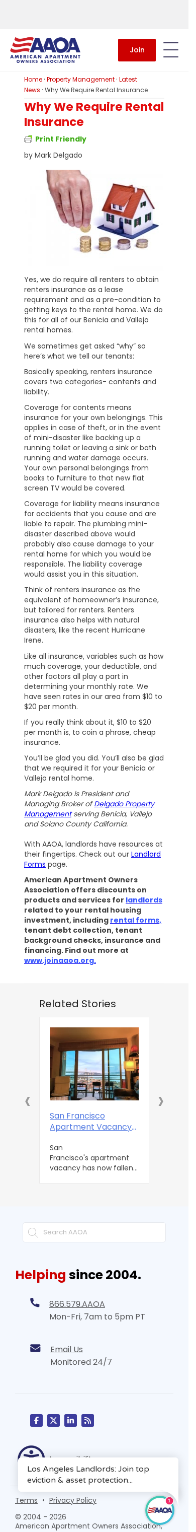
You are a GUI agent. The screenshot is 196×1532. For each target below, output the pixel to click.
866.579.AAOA (77, 1302)
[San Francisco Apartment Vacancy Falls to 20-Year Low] (94, 1062)
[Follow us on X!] (53, 1418)
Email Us (66, 1347)
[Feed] (87, 1418)
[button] (27, 1099)
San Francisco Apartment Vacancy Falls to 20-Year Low (91, 1119)
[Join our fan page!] (36, 1418)
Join (137, 50)
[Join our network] (70, 1418)
